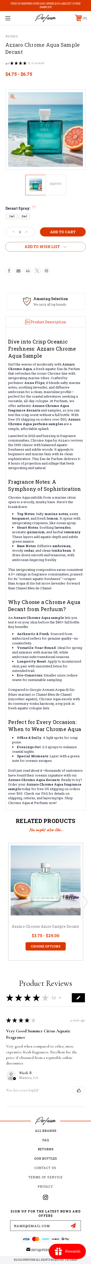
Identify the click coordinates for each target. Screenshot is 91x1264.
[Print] (28, 271)
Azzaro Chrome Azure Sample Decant (45, 926)
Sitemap (71, 1259)
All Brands (45, 1131)
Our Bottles (45, 1158)
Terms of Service (45, 1177)
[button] (60, 998)
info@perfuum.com (48, 1250)
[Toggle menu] (13, 18)
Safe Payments (48, 298)
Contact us (45, 1168)
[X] (37, 271)
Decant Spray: (20, 208)
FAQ (45, 1140)
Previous (5, 901)
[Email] (18, 271)
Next (85, 901)
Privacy (45, 1186)
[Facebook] (9, 271)
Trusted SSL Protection (52, 304)
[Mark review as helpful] (79, 1090)
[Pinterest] (46, 271)
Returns (46, 1149)
